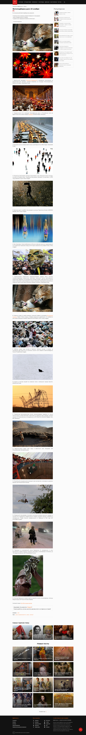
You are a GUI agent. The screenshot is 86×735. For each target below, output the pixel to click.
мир (25, 6)
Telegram (29, 607)
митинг (31, 614)
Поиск (67, 2)
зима (28, 614)
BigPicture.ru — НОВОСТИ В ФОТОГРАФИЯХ (62, 720)
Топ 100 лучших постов (26, 603)
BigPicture (20, 6)
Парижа (31, 114)
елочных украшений (31, 80)
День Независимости (21, 614)
